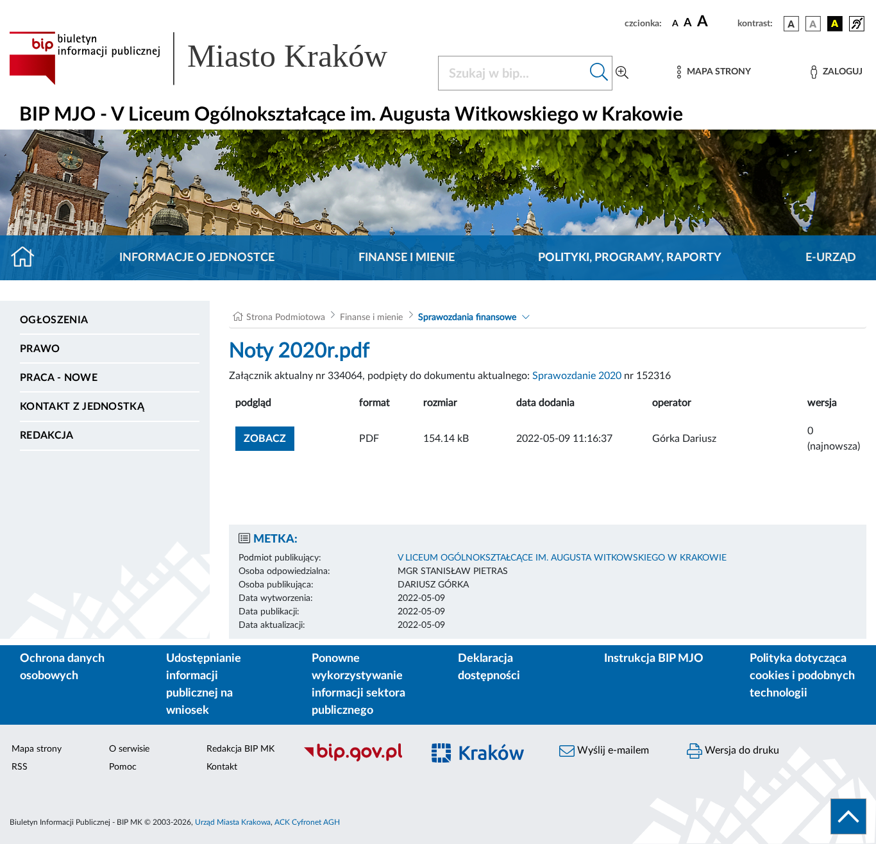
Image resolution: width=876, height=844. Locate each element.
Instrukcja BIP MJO (653, 658)
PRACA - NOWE (58, 378)
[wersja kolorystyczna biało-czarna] (813, 23)
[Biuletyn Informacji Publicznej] (355, 760)
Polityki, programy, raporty (629, 258)
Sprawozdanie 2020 (576, 376)
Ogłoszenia (54, 320)
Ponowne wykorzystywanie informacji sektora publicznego (358, 684)
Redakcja (47, 435)
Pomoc (123, 767)
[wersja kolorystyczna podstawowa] (791, 23)
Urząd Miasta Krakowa (233, 822)
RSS (20, 767)
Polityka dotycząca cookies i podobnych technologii (802, 676)
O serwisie (129, 749)
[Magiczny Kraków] (484, 760)
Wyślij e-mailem (612, 750)
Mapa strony (37, 749)
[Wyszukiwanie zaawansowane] (622, 73)
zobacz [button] (269, 438)
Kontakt (221, 767)
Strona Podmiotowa (285, 317)
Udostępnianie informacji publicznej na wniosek (203, 684)
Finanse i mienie (406, 258)
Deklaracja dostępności (489, 667)
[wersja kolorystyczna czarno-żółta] (835, 23)
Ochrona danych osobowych (62, 667)
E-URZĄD (830, 258)
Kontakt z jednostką (82, 406)
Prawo (40, 349)
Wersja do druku (740, 750)
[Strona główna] (28, 258)
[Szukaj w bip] (599, 73)
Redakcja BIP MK (240, 749)
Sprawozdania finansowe (467, 317)
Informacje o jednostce (196, 258)
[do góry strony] (848, 816)
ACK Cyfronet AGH (307, 822)
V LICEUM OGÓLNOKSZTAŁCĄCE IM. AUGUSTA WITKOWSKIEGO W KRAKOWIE (562, 557)
